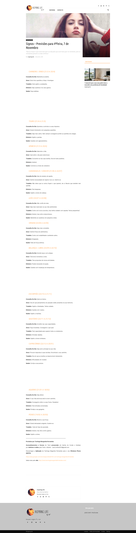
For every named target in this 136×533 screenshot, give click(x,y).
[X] (109, 6)
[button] (108, 10)
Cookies (103, 531)
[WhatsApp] (49, 65)
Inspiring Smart (88, 80)
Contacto (86, 531)
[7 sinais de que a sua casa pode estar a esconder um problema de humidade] (97, 74)
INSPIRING (52, 10)
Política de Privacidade (95, 531)
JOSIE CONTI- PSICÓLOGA (91, 512)
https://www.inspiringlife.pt (42, 492)
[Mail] (103, 6)
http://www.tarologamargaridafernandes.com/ (52, 460)
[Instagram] (101, 6)
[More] (53, 65)
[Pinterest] (106, 6)
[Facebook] (98, 6)
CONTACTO (60, 10)
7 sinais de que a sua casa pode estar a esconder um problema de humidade (96, 84)
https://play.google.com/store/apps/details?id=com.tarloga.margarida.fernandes (50, 457)
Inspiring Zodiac (29, 40)
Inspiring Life (31, 56)
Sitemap (108, 531)
